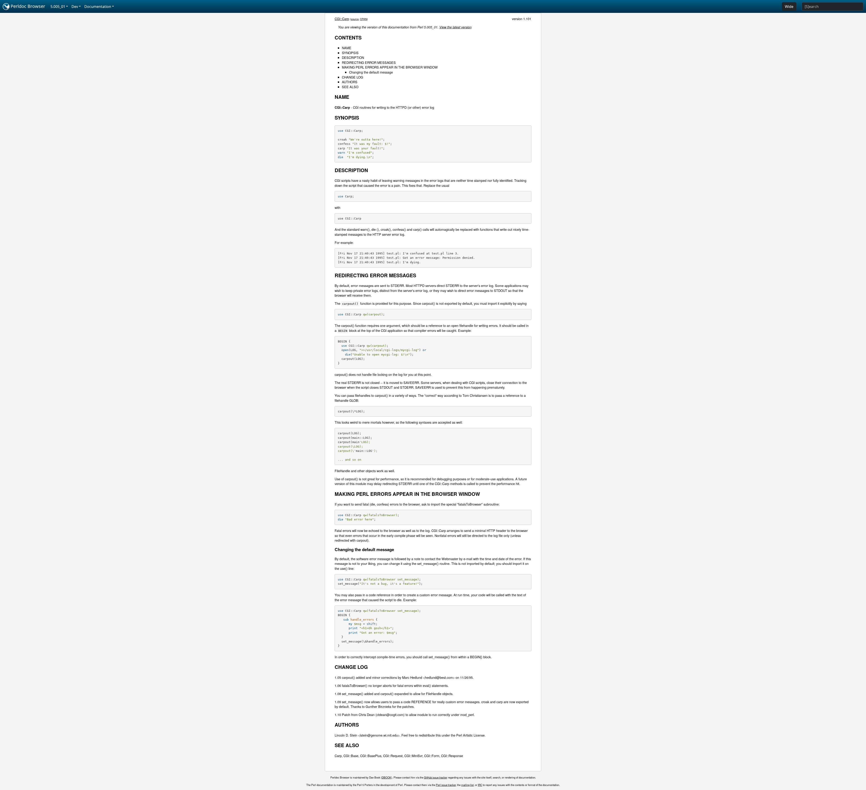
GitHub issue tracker (435, 777)
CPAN (363, 19)
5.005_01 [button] (58, 6)
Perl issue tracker (446, 785)
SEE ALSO (350, 86)
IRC (480, 785)
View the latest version (455, 27)
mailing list (467, 785)
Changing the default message (371, 72)
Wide (789, 6)
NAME (346, 47)
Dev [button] (74, 6)
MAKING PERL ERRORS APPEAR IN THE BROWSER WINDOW (390, 67)
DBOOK (386, 777)
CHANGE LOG (352, 77)
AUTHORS (349, 81)
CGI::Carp (342, 18)
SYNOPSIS (350, 52)
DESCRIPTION (353, 57)
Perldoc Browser (27, 6)
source (355, 19)
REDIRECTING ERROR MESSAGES (369, 62)
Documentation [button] (97, 6)
